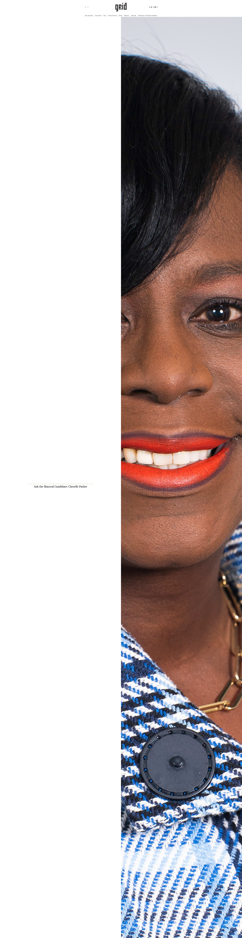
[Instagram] (153, 7)
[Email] (157, 7)
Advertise (126, 15)
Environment (98, 15)
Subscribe (133, 15)
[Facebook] (149, 7)
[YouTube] (155, 7)
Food (105, 15)
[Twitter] (151, 7)
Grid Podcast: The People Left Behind (147, 15)
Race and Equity (89, 15)
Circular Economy (112, 15)
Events (120, 15)
